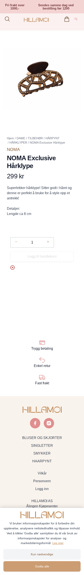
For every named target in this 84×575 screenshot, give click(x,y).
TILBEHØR (35, 138)
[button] (42, 79)
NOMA (13, 149)
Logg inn (42, 489)
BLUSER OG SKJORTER (42, 438)
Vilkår (42, 473)
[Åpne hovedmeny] (77, 20)
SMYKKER (42, 453)
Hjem (10, 138)
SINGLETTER (42, 445)
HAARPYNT (42, 461)
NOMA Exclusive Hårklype (47, 142)
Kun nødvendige (42, 554)
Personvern (42, 481)
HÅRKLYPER (18, 142)
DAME (21, 138)
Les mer (58, 543)
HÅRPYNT (52, 138)
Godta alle (42, 566)
